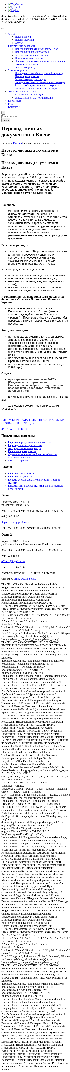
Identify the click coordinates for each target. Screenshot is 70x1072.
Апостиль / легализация (22, 91)
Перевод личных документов (32, 51)
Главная (17, 143)
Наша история (23, 36)
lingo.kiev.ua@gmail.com (15, 522)
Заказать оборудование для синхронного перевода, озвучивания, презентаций (38, 87)
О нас (11, 33)
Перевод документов (20, 476)
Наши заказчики (24, 39)
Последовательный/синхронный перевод (39, 73)
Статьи (19, 42)
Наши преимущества (27, 76)
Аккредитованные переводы (31, 55)
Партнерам (14, 100)
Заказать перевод (25, 67)
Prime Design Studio (25, 578)
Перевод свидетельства (21, 473)
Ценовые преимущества (29, 58)
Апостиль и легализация (29, 94)
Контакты (14, 106)
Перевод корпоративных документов (36, 48)
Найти (6, 120)
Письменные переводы (21, 45)
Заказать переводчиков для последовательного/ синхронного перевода (40, 81)
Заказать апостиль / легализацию (34, 97)
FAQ (11, 103)
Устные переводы (18, 70)
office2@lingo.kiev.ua (13, 561)
